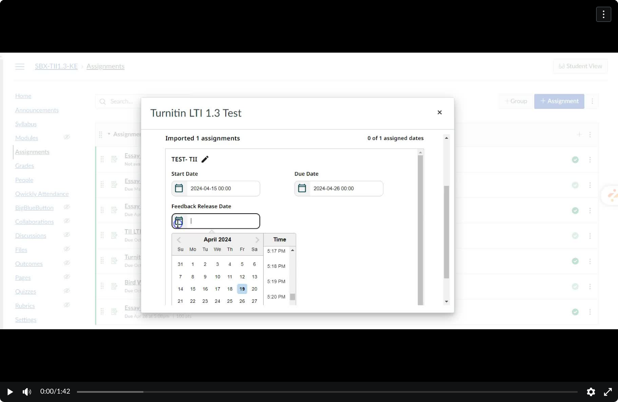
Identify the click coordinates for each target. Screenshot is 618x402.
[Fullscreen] (608, 392)
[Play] (10, 392)
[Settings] (591, 392)
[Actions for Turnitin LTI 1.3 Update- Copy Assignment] (603, 14)
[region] (309, 201)
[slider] (327, 392)
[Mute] (27, 392)
